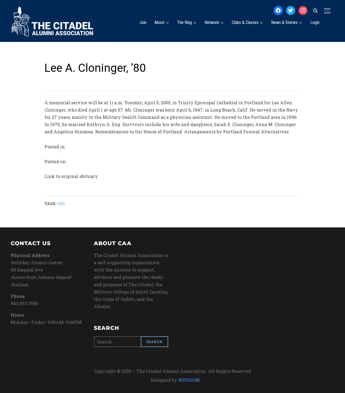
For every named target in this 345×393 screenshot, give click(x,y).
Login (314, 22)
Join (142, 22)
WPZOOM (189, 380)
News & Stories (284, 22)
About (159, 22)
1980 (61, 203)
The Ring (184, 22)
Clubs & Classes (245, 22)
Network (212, 22)
